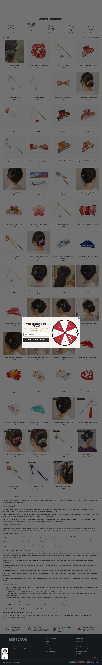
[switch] (5, 658)
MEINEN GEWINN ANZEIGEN (36, 340)
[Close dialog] (79, 318)
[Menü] (7, 649)
